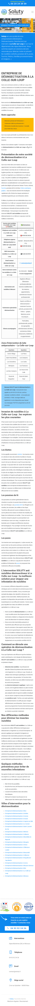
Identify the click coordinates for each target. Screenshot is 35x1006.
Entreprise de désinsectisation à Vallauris (17, 834)
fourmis (3, 188)
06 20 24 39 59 (18, 3)
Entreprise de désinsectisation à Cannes (16, 816)
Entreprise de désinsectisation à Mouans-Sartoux (19, 865)
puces (18, 563)
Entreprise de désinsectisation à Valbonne (17, 855)
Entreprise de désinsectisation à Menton (16, 831)
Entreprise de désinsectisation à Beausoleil (17, 852)
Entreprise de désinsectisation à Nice (15, 811)
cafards (19, 454)
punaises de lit (18, 505)
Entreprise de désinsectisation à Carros (16, 863)
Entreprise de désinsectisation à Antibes (16, 813)
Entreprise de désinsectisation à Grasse (16, 818)
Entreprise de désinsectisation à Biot (15, 868)
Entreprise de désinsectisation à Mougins (17, 842)
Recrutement (24, 1001)
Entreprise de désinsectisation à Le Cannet (17, 824)
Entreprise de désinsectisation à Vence (16, 844)
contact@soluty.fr (26, 263)
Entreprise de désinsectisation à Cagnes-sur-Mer (19, 821)
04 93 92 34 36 (26, 235)
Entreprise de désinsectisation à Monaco (16, 876)
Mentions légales (13, 1001)
